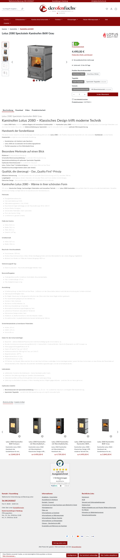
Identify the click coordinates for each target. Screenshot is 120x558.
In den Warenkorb (103, 94)
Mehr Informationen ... (9, 556)
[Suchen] (22, 9)
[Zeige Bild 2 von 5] (36, 80)
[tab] (8, 110)
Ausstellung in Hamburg (60, 1)
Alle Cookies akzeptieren (109, 555)
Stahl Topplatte (78, 81)
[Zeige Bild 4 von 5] (42, 80)
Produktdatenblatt (78, 47)
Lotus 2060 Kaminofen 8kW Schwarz (14, 443)
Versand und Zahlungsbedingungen (93, 502)
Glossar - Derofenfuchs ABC (51, 523)
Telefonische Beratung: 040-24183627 (21, 1)
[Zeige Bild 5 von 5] (45, 80)
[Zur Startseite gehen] (58, 8)
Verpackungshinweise (89, 515)
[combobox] (11, 9)
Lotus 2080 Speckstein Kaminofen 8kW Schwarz (83, 443)
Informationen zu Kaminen (50, 513)
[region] (35, 62)
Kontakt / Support (48, 502)
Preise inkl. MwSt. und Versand (82, 55)
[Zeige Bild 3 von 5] (39, 80)
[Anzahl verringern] (74, 94)
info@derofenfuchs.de (98, 1)
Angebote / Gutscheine (49, 497)
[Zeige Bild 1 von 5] (34, 80)
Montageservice (47, 507)
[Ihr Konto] (111, 9)
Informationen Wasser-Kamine (52, 518)
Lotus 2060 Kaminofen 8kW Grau (105, 443)
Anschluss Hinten (93, 74)
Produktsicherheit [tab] (38, 110)
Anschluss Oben (78, 74)
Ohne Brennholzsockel (80, 89)
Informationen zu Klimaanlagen (52, 520)
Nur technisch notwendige (89, 555)
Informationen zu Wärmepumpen (53, 515)
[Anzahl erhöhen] (85, 94)
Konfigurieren (72, 555)
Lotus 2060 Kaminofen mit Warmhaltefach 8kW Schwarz (37, 443)
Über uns (45, 510)
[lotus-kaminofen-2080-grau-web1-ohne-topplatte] (39, 62)
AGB (83, 499)
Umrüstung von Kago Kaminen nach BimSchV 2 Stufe (59, 505)
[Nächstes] (66, 62)
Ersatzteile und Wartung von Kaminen (54, 526)
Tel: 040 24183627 (9, 501)
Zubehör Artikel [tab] (19, 402)
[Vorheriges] (12, 62)
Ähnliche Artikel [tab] (8, 402)
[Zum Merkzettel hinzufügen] (19, 436)
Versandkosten (76, 547)
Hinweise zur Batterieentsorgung (92, 512)
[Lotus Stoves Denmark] (110, 35)
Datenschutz (86, 505)
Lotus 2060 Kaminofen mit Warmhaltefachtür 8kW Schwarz (60, 443)
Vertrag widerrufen (59, 543)
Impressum (85, 497)
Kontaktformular (18, 507)
